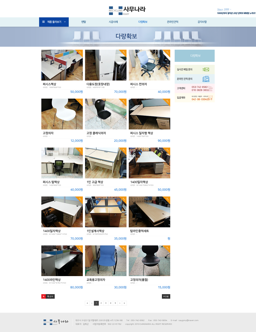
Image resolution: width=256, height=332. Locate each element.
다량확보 (142, 21)
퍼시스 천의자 (138, 84)
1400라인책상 (52, 279)
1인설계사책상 (95, 231)
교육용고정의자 (96, 279)
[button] (43, 296)
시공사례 (113, 21)
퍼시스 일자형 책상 (141, 133)
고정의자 (48, 133)
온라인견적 (172, 21)
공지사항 (202, 21)
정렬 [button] (167, 296)
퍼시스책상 (49, 84)
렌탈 (83, 21)
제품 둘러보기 (54, 21)
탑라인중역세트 (139, 231)
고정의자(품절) (139, 279)
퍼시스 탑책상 (51, 182)
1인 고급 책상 (95, 182)
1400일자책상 (139, 182)
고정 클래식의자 (96, 133)
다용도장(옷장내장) (98, 84)
